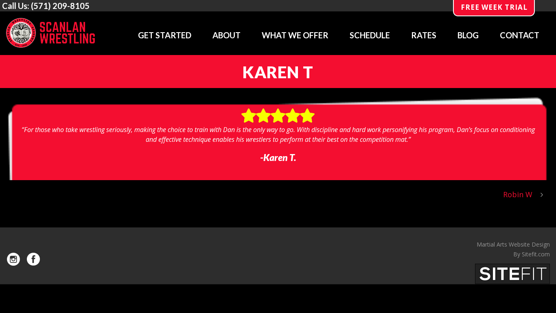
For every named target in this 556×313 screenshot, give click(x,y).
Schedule (370, 35)
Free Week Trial (494, 7)
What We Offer (295, 35)
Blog (468, 35)
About (226, 35)
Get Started (164, 35)
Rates (423, 35)
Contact (519, 35)
